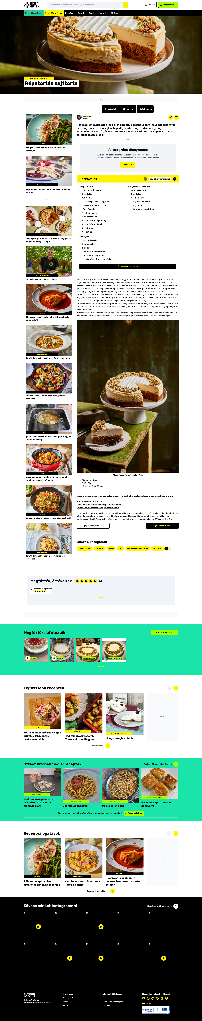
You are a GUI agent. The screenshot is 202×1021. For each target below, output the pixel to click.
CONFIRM (86, 568)
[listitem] (101, 481)
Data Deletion (85, 576)
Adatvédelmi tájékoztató (113, 576)
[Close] (137, 445)
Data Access (98, 576)
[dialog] (101, 510)
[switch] (127, 485)
